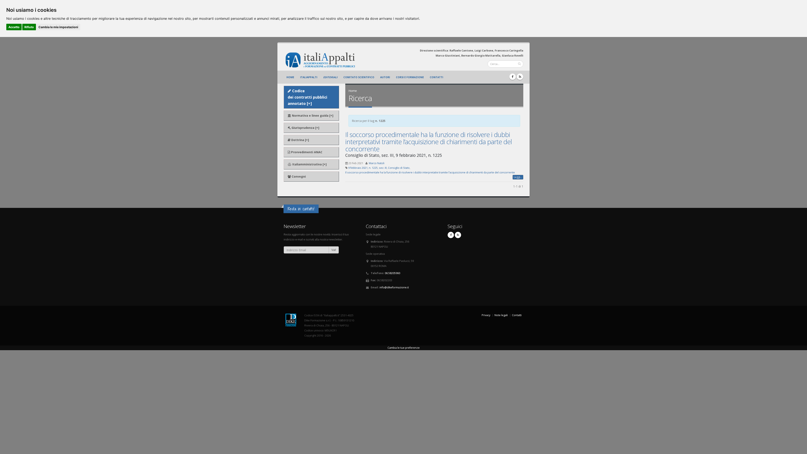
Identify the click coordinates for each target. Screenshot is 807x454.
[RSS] (520, 77)
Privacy (486, 315)
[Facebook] (512, 77)
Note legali (501, 315)
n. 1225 (373, 168)
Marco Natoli (376, 163)
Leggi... (518, 177)
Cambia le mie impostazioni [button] (58, 27)
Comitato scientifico (358, 77)
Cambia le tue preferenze (404, 348)
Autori (385, 77)
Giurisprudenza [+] (305, 128)
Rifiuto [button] (29, 27)
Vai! (333, 250)
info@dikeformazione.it (394, 287)
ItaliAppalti (308, 77)
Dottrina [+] (299, 140)
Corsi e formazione (410, 77)
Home (290, 77)
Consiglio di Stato (399, 168)
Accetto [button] (14, 27)
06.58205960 (392, 273)
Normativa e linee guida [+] (312, 115)
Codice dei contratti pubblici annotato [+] (307, 97)
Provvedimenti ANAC (306, 152)
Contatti (436, 77)
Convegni (298, 176)
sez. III (383, 168)
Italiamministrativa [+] (309, 164)
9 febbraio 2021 (358, 168)
